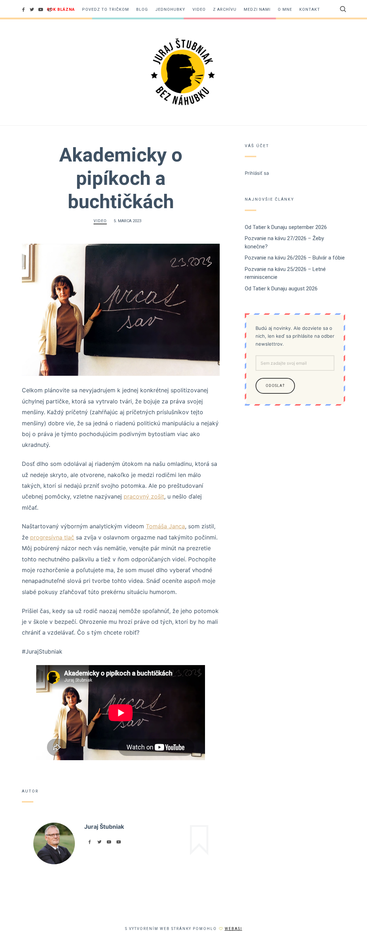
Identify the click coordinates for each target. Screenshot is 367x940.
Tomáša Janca (165, 526)
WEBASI (233, 929)
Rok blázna (61, 9)
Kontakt (309, 9)
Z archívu (225, 9)
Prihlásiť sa (257, 173)
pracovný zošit (144, 496)
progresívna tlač (52, 537)
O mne (285, 9)
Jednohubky (170, 9)
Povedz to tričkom (105, 9)
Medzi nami (257, 9)
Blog (142, 9)
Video (199, 9)
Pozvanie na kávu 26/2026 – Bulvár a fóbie (295, 257)
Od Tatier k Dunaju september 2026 (286, 227)
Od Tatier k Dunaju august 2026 (281, 288)
